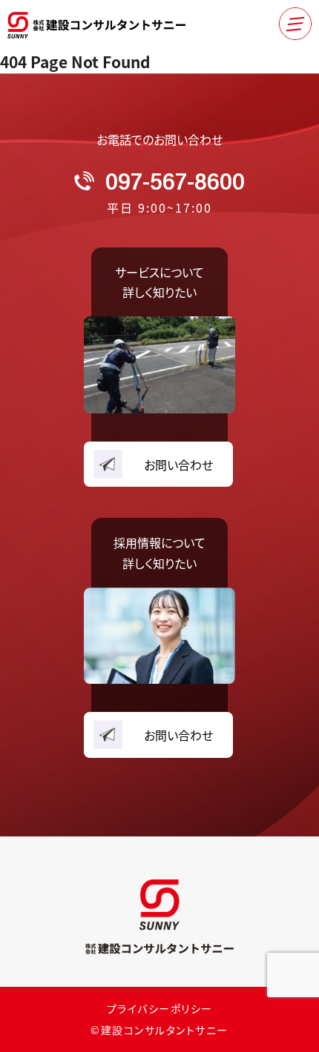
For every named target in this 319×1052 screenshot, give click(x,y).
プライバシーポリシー (160, 1008)
